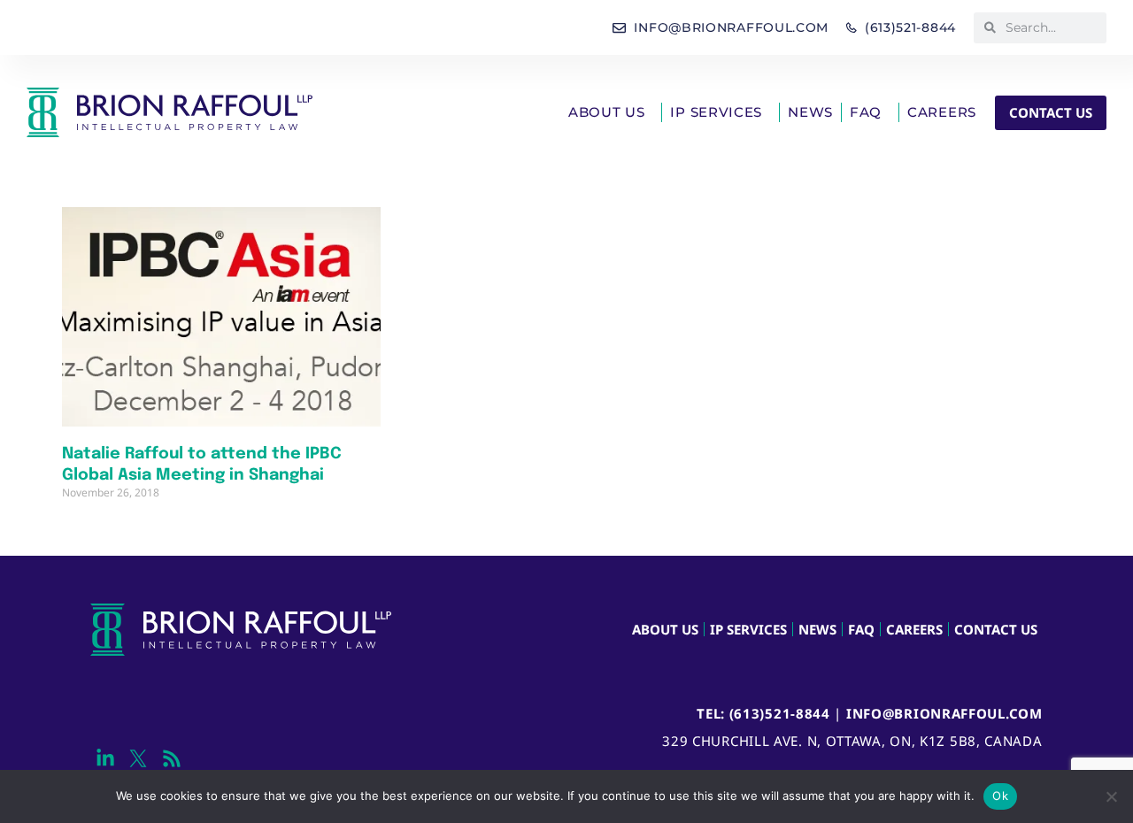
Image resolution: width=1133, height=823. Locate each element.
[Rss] (171, 757)
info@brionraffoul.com (944, 713)
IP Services (716, 112)
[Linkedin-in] (104, 757)
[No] (1111, 796)
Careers (941, 112)
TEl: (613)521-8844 (763, 713)
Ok (1000, 795)
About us (606, 112)
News (810, 112)
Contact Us (995, 629)
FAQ (866, 112)
